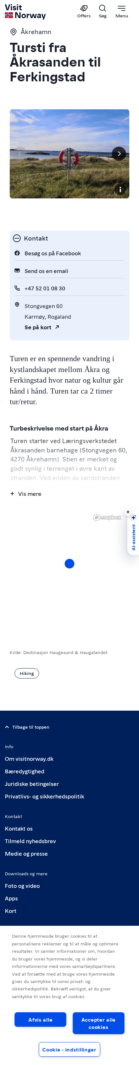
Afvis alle (40, 1019)
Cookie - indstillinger (69, 1049)
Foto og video (22, 885)
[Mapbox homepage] (107, 517)
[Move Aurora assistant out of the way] (128, 512)
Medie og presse (26, 853)
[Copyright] (120, 189)
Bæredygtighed (24, 771)
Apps (11, 898)
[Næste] (119, 154)
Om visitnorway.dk (29, 758)
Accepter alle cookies (98, 1023)
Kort (10, 910)
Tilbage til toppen (30, 727)
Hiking (27, 673)
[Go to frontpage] (26, 12)
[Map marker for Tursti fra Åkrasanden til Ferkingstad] (69, 564)
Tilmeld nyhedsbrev (30, 840)
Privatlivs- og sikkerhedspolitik (44, 796)
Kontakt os (19, 828)
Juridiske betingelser (32, 783)
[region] (69, 995)
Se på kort (38, 327)
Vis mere (29, 493)
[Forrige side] (20, 154)
